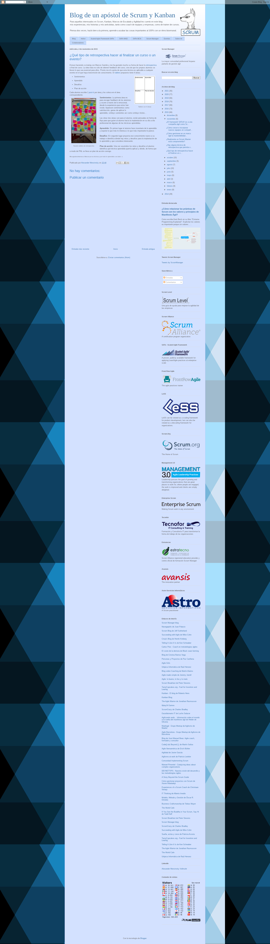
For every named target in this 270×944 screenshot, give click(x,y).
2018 (167, 101)
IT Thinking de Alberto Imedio (174, 793)
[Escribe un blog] (120, 162)
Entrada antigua (148, 249)
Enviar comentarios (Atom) (119, 257)
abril (169, 179)
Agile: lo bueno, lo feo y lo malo (174, 679)
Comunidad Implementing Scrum (175, 761)
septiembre (171, 161)
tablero (117, 73)
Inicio (115, 249)
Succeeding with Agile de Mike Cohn (176, 635)
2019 (167, 98)
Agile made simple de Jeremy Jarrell (176, 675)
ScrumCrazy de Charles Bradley (175, 709)
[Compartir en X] (122, 162)
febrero (170, 186)
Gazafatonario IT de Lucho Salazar (176, 713)
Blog (74, 39)
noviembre (171, 119)
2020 (167, 94)
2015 (167, 112)
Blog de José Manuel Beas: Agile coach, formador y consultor (178, 739)
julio (169, 168)
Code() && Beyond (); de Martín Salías (177, 744)
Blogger (143, 938)
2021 (167, 91)
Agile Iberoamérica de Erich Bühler (176, 749)
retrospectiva (151, 65)
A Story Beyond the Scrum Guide (175, 777)
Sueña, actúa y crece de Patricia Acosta (178, 834)
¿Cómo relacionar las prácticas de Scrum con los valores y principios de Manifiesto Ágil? (180, 212)
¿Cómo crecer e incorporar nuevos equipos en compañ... (179, 129)
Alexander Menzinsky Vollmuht (174, 869)
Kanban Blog (167, 697)
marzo (170, 182)
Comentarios (170, 282)
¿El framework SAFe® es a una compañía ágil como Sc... (179, 123)
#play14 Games (168, 705)
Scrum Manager (152, 39)
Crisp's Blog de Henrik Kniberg (174, 639)
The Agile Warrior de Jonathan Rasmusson (179, 701)
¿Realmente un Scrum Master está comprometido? (178, 140)
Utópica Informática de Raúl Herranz (176, 667)
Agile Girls (166, 663)
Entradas (169, 278)
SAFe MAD (123, 39)
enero (169, 190)
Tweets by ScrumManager (172, 262)
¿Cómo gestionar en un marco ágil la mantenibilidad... (178, 134)
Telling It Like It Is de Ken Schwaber (176, 643)
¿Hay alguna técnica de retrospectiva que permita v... (179, 146)
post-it (91, 92)
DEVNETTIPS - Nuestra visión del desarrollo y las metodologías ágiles (181, 772)
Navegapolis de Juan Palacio (173, 627)
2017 (167, 105)
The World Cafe (168, 808)
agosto (170, 165)
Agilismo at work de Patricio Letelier (176, 757)
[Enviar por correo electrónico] (117, 162)
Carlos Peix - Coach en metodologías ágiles (179, 647)
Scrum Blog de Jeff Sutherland (174, 631)
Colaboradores (78, 43)
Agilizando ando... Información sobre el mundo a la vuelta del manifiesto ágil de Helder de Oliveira (181, 719)
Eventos (167, 39)
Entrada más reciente (80, 249)
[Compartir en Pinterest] (128, 162)
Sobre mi (178, 39)
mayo (169, 175)
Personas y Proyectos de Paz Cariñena (178, 659)
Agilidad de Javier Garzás (172, 752)
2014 (167, 194)
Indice (83, 39)
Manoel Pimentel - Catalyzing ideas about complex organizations (179, 766)
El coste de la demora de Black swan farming (180, 651)
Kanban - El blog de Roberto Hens (175, 693)
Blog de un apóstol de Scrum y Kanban (122, 15)
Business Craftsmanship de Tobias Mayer (179, 804)
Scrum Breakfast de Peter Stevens (176, 683)
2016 (167, 109)
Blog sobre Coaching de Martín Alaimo (177, 671)
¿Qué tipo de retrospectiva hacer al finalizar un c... (179, 152)
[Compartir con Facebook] (125, 162)
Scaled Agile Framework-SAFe (102, 39)
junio (169, 172)
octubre (170, 157)
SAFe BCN (137, 39)
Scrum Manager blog (170, 623)
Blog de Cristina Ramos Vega (174, 655)
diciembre (171, 115)
